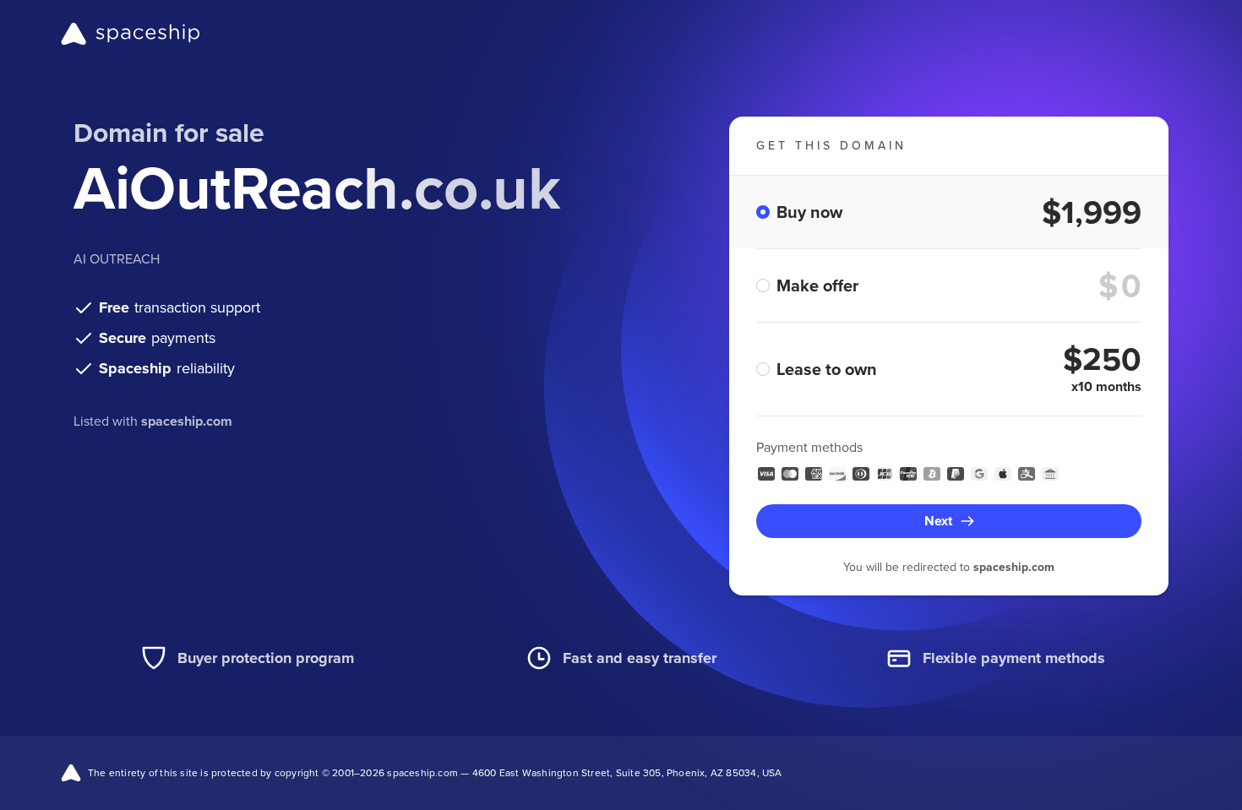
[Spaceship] (130, 34)
